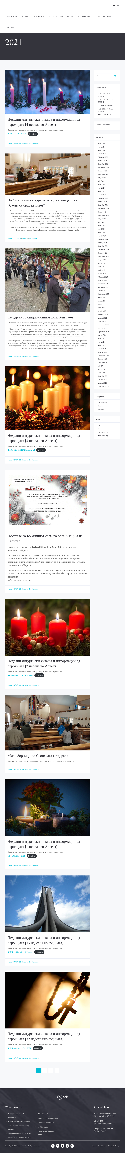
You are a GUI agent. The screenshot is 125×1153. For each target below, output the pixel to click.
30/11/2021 (17, 769)
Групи (70, 16)
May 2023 (101, 266)
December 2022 (103, 284)
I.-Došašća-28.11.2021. (17, 856)
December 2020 (103, 355)
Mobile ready (43, 1127)
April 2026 (101, 150)
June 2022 (101, 301)
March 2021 (102, 349)
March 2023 (102, 273)
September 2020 (103, 362)
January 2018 (102, 383)
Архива (10, 27)
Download (32, 134)
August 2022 (102, 297)
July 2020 (101, 366)
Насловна (12, 16)
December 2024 (103, 205)
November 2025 (103, 167)
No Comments (34, 144)
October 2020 (102, 359)
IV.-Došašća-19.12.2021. (17, 133)
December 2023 (103, 246)
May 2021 (101, 342)
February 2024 (103, 239)
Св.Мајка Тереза (85, 16)
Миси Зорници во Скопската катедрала (38, 755)
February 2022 (103, 314)
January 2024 (102, 242)
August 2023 (102, 260)
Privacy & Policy (113, 1146)
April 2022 (101, 307)
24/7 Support (43, 1113)
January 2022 (102, 318)
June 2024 (101, 225)
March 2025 (102, 195)
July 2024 (101, 222)
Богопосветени (56, 16)
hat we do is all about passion (19, 1137)
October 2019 (102, 379)
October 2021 (102, 328)
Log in (100, 425)
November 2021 (103, 325)
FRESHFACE (20, 1146)
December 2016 (103, 386)
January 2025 (102, 201)
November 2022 (103, 287)
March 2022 (102, 311)
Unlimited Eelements (46, 1122)
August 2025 (102, 177)
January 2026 (102, 160)
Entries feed (102, 429)
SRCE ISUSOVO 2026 (105, 105)
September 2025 (103, 174)
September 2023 (103, 256)
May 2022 (101, 304)
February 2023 (103, 277)
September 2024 (103, 215)
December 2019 (103, 376)
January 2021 (102, 352)
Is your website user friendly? (19, 1121)
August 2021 (102, 335)
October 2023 (102, 253)
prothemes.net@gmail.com (104, 1123)
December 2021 (103, 321)
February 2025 (103, 198)
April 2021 (101, 345)
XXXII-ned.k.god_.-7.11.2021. (19, 1048)
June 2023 (101, 263)
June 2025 (101, 184)
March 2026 (102, 154)
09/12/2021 (17, 589)
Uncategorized (103, 402)
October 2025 (102, 171)
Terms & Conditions (98, 1146)
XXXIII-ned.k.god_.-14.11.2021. (20, 952)
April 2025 (101, 191)
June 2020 (101, 369)
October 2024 (102, 212)
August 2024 (102, 219)
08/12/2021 (17, 685)
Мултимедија (104, 16)
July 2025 (101, 181)
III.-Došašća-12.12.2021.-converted (21, 450)
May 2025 (101, 188)
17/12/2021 (17, 238)
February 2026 (103, 157)
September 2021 (103, 331)
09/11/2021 (17, 1058)
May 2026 (101, 147)
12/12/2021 (17, 460)
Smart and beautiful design (48, 1118)
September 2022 (103, 294)
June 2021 (101, 338)
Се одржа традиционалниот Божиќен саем (40, 317)
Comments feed (103, 432)
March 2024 (102, 236)
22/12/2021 (17, 144)
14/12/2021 (17, 357)
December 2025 (103, 164)
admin (10, 144)
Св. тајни (39, 16)
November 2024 (103, 208)
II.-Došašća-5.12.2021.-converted (20, 675)
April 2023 (101, 270)
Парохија (26, 16)
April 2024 (101, 232)
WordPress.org (103, 435)
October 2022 (102, 290)
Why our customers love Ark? (19, 1133)
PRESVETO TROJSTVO (106, 115)
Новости (25, 144)
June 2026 (101, 143)
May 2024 (101, 229)
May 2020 (101, 373)
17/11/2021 (17, 962)
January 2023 (102, 280)
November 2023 (103, 249)
